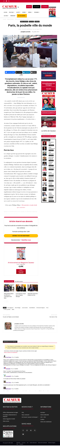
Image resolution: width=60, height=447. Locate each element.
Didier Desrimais (51, 173)
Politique (37, 21)
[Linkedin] (30, 430)
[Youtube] (23, 434)
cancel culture (25, 307)
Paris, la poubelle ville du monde (30, 25)
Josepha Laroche (25, 32)
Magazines (53, 12)
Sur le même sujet (9, 281)
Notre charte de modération (10, 352)
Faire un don (6, 421)
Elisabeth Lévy (51, 142)
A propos (42, 412)
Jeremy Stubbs (50, 183)
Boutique (12, 1)
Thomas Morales (51, 198)
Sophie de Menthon (51, 178)
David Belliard (32, 307)
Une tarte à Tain (53, 317)
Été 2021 (31, 21)
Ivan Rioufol (52, 188)
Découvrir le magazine (48, 112)
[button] (18, 7)
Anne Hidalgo (17, 307)
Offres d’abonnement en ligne (10, 412)
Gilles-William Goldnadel (51, 194)
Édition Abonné (10, 19)
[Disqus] (30, 373)
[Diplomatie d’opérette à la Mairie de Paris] (33, 287)
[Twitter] (9, 1)
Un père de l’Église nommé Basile (11, 317)
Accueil (4, 19)
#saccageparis (10, 307)
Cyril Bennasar (51, 153)
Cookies (42, 419)
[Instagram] (27, 430)
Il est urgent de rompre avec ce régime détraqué (21, 295)
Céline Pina (51, 167)
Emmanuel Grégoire (41, 307)
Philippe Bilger (51, 163)
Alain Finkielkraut (52, 148)
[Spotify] (6, 1)
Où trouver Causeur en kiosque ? (30, 417)
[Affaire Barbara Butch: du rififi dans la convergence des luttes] (9, 287)
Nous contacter (25, 414)
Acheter (21, 272)
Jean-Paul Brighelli (51, 158)
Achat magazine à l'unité (9, 419)
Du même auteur (19, 281)
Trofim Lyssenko (7, 309)
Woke (13, 309)
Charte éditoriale (44, 414)
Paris (47, 307)
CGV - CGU (43, 417)
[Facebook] (4, 1)
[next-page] (7, 301)
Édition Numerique (21, 271)
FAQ (23, 412)
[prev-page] (5, 301)
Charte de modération (46, 421)
